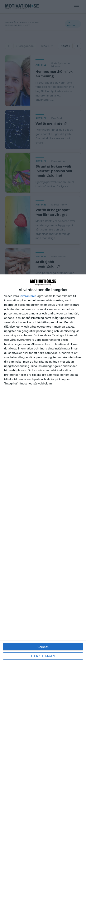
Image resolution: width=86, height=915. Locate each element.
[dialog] (43, 594)
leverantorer (28, 295)
